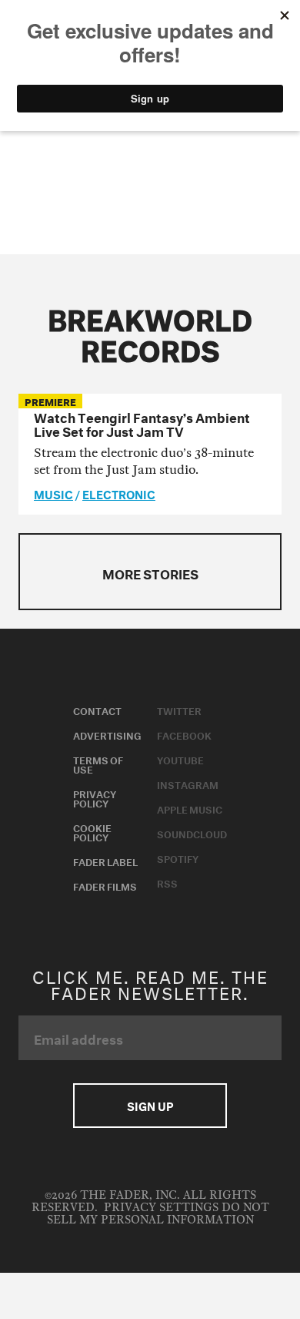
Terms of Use (98, 763)
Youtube (180, 759)
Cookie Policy (92, 831)
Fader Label (105, 860)
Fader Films (105, 885)
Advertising (107, 734)
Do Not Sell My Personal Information (158, 1214)
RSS (167, 882)
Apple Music (189, 808)
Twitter (179, 709)
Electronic (118, 493)
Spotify (177, 857)
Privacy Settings (161, 1207)
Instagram (187, 783)
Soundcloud (192, 833)
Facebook (184, 734)
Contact (97, 709)
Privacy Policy (94, 797)
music (53, 493)
